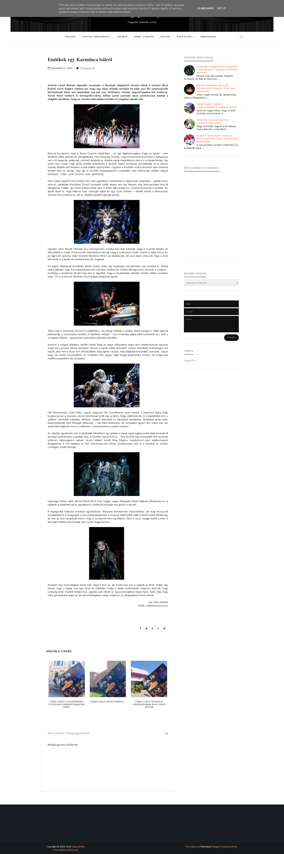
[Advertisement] (55, 826)
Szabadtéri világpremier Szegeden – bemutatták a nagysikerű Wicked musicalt (217, 69)
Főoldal (70, 37)
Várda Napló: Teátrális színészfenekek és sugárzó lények (149, 704)
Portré (165, 37)
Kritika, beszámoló (96, 37)
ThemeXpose (192, 846)
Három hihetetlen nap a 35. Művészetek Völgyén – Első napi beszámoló (216, 88)
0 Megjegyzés (87, 68)
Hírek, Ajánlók (144, 37)
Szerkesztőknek (229, 846)
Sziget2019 (190, 360)
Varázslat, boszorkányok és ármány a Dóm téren (213, 121)
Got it (221, 8)
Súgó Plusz (184, 37)
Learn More (206, 8)
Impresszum (208, 37)
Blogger (216, 846)
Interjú (123, 37)
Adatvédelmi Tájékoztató (65, 850)
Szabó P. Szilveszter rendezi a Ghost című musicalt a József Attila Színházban (218, 138)
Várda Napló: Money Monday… (108, 701)
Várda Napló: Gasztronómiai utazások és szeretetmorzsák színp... (66, 704)
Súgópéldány (78, 846)
